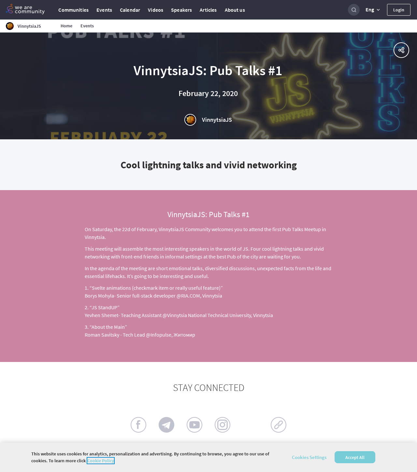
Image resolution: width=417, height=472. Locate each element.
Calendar (130, 10)
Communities (73, 10)
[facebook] (138, 425)
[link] (278, 425)
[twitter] (250, 425)
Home (67, 26)
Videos (155, 10)
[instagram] (222, 425)
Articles (208, 10)
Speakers (181, 10)
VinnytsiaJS (217, 119)
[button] (373, 10)
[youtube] (194, 425)
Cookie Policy (100, 461)
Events (104, 10)
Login (398, 10)
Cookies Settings (309, 457)
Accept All (355, 457)
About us (235, 10)
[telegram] (166, 425)
